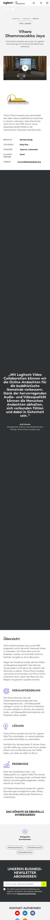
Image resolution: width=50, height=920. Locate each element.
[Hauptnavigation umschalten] (47, 3)
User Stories (26, 18)
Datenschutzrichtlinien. (26, 894)
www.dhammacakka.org (29, 162)
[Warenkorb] (40, 3)
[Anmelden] (44, 884)
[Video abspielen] (25, 68)
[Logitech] (15, 3)
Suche (34, 3)
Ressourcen (16, 18)
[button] (8, 8)
